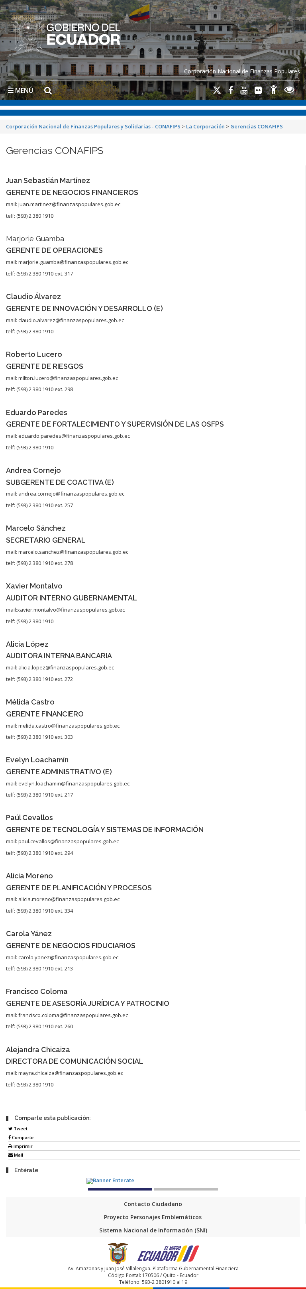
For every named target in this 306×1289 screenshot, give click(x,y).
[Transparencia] (289, 90)
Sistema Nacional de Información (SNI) (153, 1230)
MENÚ (23, 90)
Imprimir (22, 1146)
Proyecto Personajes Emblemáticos (153, 1217)
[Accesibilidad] (273, 90)
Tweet (19, 1129)
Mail (18, 1155)
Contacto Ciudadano (153, 1204)
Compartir (22, 1137)
